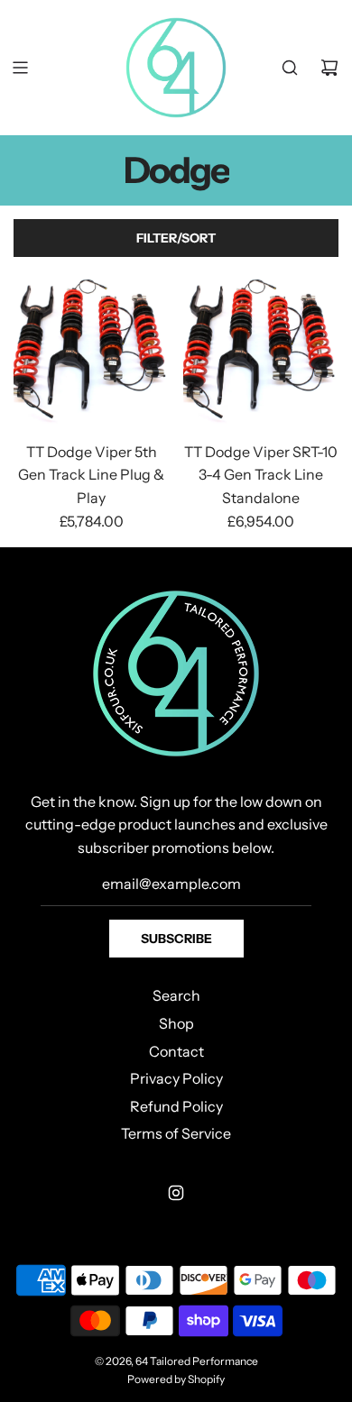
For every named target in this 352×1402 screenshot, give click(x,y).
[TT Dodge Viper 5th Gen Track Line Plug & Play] (92, 348)
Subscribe (176, 938)
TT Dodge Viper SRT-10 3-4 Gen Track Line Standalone (261, 475)
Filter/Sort (176, 238)
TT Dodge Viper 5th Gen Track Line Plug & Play (91, 475)
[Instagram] (176, 1193)
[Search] (290, 67)
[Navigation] (20, 67)
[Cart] (329, 67)
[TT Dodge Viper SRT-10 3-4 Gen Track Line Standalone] (261, 348)
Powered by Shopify (176, 1379)
